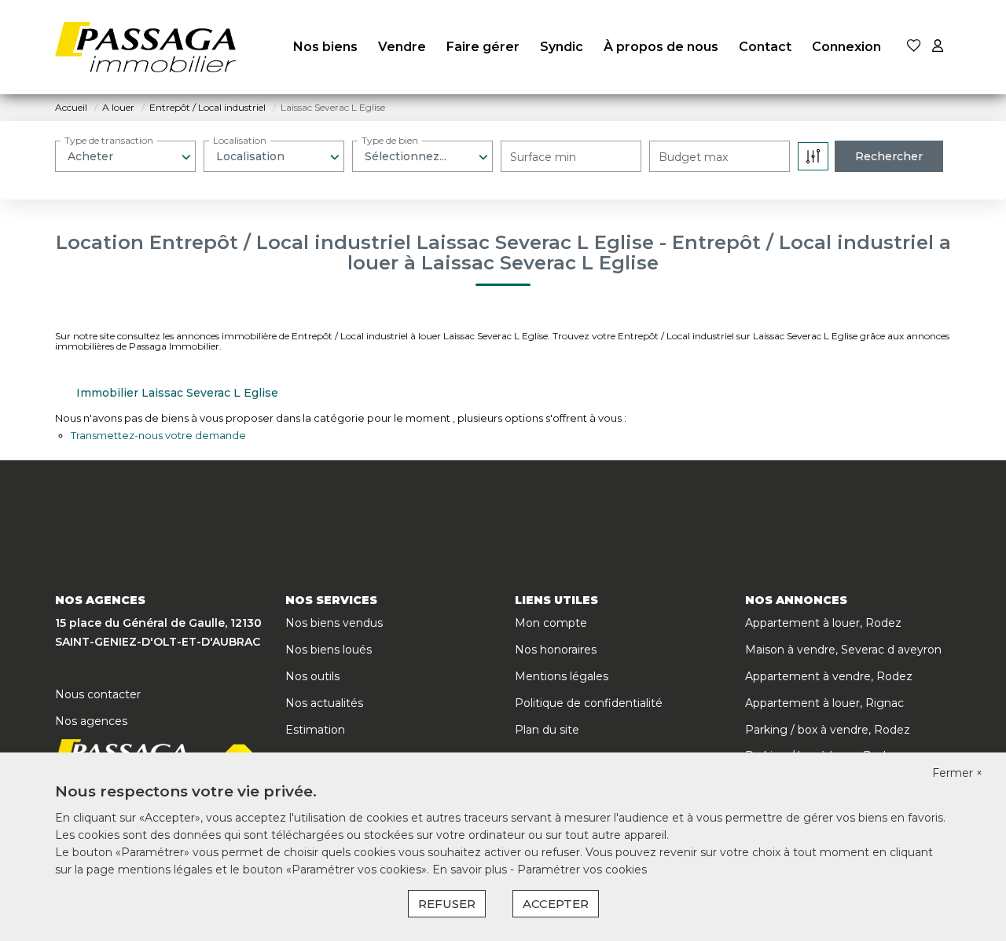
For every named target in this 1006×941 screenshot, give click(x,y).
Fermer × (957, 773)
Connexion (846, 46)
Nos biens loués (328, 650)
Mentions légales (561, 676)
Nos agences (91, 721)
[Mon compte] (937, 46)
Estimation (315, 730)
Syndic (561, 46)
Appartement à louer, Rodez (823, 623)
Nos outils (312, 676)
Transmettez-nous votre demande (158, 435)
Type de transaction (108, 140)
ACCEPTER (556, 903)
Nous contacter (98, 694)
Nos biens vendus (334, 623)
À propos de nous (661, 46)
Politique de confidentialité (589, 703)
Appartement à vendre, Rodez (828, 676)
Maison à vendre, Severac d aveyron (843, 650)
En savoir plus (471, 869)
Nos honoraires (556, 650)
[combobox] (125, 156)
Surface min (543, 157)
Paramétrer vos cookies (582, 869)
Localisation (239, 140)
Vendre (402, 46)
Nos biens (325, 46)
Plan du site (547, 730)
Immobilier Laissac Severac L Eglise (177, 393)
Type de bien (390, 140)
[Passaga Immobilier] (145, 47)
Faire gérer (483, 46)
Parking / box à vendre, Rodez (827, 730)
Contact (765, 46)
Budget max (693, 157)
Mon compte (551, 623)
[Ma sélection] (914, 46)
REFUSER (446, 903)
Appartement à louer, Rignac (824, 703)
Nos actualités (324, 703)
